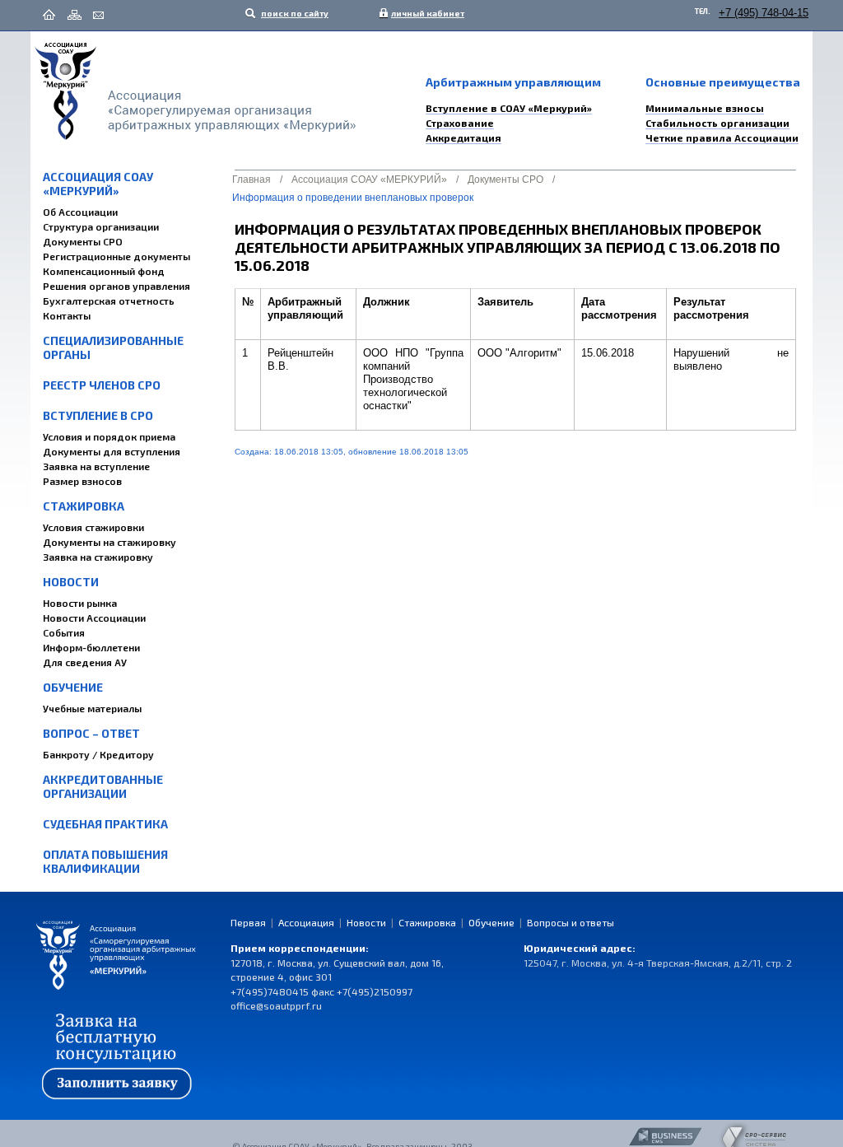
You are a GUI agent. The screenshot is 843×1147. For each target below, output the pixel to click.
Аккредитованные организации (103, 786)
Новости (71, 582)
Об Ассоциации (80, 211)
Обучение (73, 687)
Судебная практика (105, 824)
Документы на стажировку (109, 542)
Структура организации (101, 226)
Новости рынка (80, 602)
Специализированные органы (113, 347)
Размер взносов (82, 481)
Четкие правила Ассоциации (722, 137)
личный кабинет (424, 13)
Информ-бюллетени (91, 647)
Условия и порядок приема (109, 436)
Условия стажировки (93, 527)
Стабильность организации (717, 122)
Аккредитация (463, 137)
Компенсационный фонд (104, 271)
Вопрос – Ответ (91, 733)
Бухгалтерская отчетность (109, 300)
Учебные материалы (92, 708)
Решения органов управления (116, 285)
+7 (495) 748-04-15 (763, 13)
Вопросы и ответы (570, 922)
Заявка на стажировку (98, 556)
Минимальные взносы (704, 108)
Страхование (460, 122)
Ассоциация (306, 922)
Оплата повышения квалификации (105, 861)
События (64, 632)
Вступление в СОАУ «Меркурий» (509, 108)
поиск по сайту (294, 13)
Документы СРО (83, 241)
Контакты (67, 315)
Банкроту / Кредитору (98, 754)
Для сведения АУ (85, 662)
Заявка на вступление (96, 466)
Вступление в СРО (98, 415)
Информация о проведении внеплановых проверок (352, 197)
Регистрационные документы (116, 256)
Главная (251, 179)
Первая (248, 922)
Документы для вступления (111, 451)
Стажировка (83, 506)
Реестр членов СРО (102, 385)
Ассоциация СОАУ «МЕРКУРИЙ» (98, 184)
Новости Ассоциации (94, 617)
